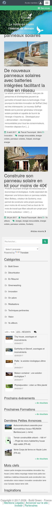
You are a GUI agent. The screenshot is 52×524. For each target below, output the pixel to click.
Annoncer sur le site (37, 502)
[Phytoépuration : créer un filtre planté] (9, 387)
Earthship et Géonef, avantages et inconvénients (29, 350)
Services (45, 8)
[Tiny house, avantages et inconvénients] (9, 339)
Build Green (13, 266)
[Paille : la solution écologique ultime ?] (9, 363)
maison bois (32, 473)
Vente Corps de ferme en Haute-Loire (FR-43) (30, 451)
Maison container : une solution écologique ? (28, 374)
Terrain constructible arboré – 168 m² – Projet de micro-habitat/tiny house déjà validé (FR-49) (30, 441)
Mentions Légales (14, 502)
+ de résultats (41, 402)
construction (37, 480)
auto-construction (35, 477)
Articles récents (38, 231)
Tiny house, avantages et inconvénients (25, 338)
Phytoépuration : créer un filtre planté (30, 385)
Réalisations (13, 304)
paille (40, 473)
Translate (24, 252)
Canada (11, 483)
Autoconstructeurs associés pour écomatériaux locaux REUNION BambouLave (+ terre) (28, 428)
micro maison (19, 480)
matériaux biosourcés (20, 477)
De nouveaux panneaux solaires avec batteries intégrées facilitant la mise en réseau (24, 80)
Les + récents (23, 332)
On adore (12, 297)
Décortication (14, 272)
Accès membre (31, 2)
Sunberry (29, 224)
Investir (19, 505)
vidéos (17, 473)
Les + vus (9, 332)
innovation (28, 480)
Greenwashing (14, 285)
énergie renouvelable (26, 135)
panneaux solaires (18, 138)
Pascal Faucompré (28, 132)
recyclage (23, 473)
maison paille (9, 470)
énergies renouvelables (24, 470)
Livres (11, 473)
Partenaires (31, 505)
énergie (18, 220)
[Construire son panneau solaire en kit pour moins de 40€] (26, 159)
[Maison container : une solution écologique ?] (9, 375)
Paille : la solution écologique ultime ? (30, 362)
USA (26, 483)
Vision (11, 316)
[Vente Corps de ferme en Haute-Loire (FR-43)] (8, 452)
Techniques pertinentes (18, 310)
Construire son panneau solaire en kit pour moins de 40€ (25, 180)
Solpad (29, 138)
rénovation (37, 470)
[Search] (45, 241)
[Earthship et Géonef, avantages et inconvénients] (9, 351)
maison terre (19, 483)
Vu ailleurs (12, 322)
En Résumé (13, 279)
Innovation (8, 135)
